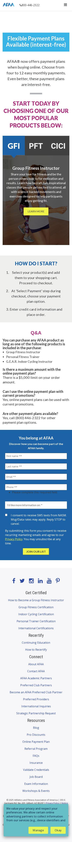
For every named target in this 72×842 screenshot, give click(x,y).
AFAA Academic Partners (36, 678)
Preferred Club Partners (36, 685)
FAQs (36, 756)
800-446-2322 (30, 5)
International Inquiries (36, 706)
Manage (38, 830)
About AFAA (36, 664)
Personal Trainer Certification (36, 621)
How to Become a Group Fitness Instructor (36, 600)
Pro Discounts (36, 735)
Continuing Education (36, 643)
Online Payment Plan (36, 742)
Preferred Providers (36, 699)
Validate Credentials (36, 770)
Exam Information (36, 784)
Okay (58, 830)
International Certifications (36, 628)
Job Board (36, 777)
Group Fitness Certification (36, 607)
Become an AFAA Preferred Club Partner (36, 692)
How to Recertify (36, 650)
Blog (36, 728)
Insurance (36, 763)
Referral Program (36, 749)
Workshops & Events (36, 791)
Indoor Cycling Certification (36, 614)
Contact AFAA (36, 671)
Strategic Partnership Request (36, 713)
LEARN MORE (36, 211)
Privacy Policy (14, 539)
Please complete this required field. (34, 492)
